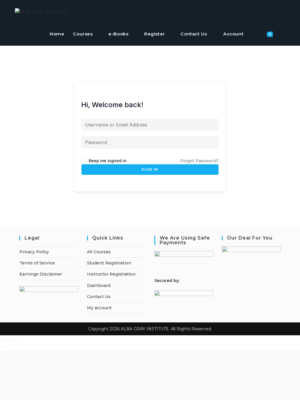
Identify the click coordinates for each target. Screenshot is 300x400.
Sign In (150, 169)
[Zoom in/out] (2, 340)
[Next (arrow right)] (7, 347)
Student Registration (109, 263)
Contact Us (98, 296)
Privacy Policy (34, 251)
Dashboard (98, 285)
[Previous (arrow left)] (2, 347)
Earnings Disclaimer (40, 274)
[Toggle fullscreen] (7, 340)
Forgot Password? (199, 160)
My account (99, 307)
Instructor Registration (111, 274)
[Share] (13, 340)
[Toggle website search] (283, 34)
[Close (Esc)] (18, 340)
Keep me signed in (108, 160)
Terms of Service (37, 263)
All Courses (99, 251)
